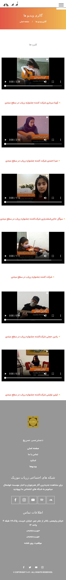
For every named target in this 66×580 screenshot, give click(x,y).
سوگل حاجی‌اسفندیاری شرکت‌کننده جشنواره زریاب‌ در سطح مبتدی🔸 (33, 219)
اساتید (33, 460)
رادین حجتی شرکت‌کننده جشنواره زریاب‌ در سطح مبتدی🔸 (33, 337)
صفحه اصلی (24, 21)
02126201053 (33, 531)
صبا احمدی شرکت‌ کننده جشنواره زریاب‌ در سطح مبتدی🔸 (33, 161)
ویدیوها (33, 466)
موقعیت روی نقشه (33, 543)
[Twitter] (30, 567)
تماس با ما (33, 454)
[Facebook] (24, 567)
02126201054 (33, 537)
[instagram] (42, 567)
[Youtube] (36, 567)
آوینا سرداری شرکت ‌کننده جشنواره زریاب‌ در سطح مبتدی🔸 (33, 103)
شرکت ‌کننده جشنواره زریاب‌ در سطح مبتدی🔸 (33, 277)
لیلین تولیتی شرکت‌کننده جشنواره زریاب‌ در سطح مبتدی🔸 (33, 395)
